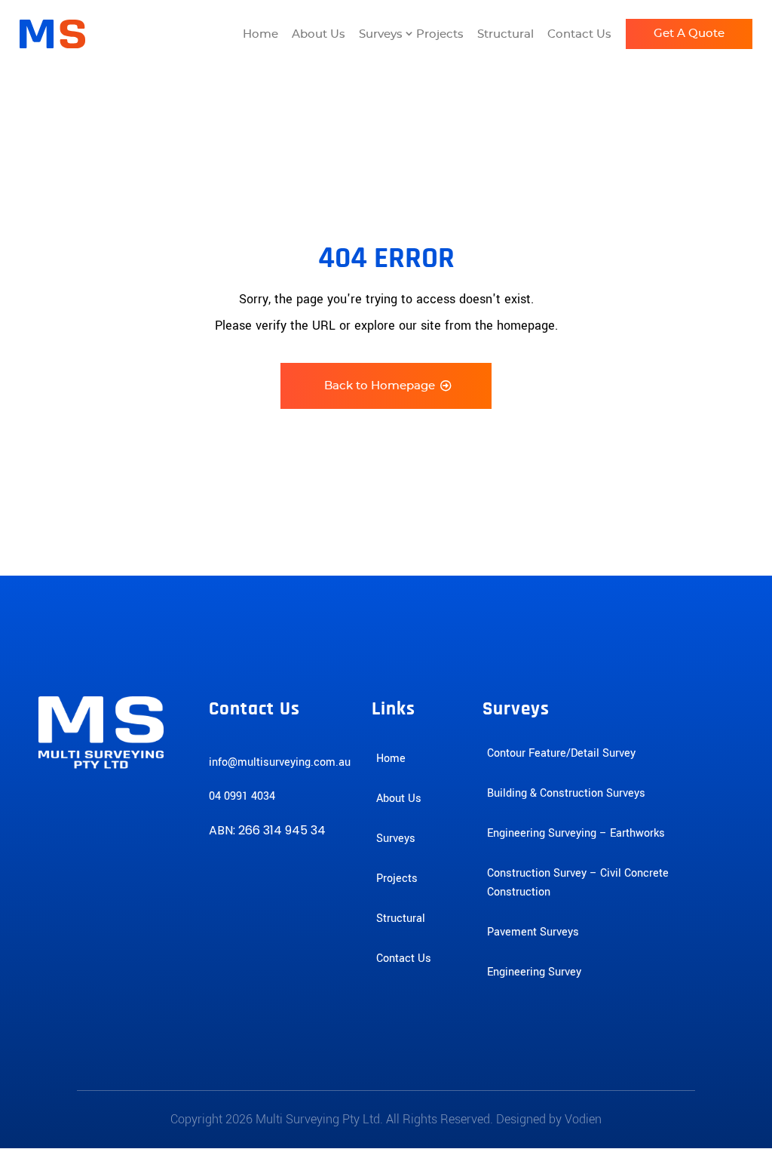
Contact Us (579, 34)
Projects (440, 34)
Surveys (381, 34)
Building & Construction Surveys (566, 793)
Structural (505, 34)
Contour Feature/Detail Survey (561, 753)
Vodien (583, 1119)
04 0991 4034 (242, 796)
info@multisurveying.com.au (280, 762)
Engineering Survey (534, 972)
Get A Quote (689, 33)
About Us (318, 34)
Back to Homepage (379, 386)
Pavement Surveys (533, 932)
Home (260, 34)
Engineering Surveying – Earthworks (576, 833)
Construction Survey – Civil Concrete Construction (578, 882)
